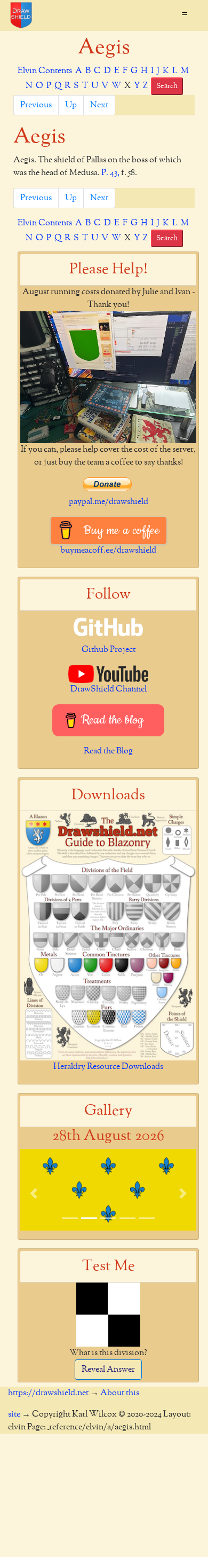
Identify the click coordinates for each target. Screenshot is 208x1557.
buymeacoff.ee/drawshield (108, 550)
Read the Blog (108, 751)
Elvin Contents (45, 71)
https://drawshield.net (48, 1393)
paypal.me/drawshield (108, 502)
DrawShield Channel (108, 689)
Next (99, 105)
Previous (36, 105)
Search (167, 86)
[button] (33, 1193)
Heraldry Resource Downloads (108, 1067)
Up (71, 105)
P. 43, (110, 173)
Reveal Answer (108, 1369)
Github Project (108, 650)
